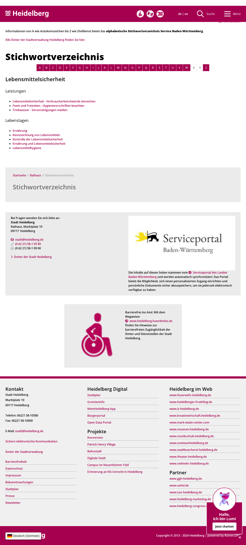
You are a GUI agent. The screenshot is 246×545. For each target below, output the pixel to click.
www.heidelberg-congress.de (189, 506)
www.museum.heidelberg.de (189, 429)
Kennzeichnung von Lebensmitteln (36, 135)
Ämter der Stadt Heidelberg (33, 257)
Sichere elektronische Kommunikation (31, 441)
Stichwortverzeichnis (44, 187)
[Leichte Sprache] (160, 13)
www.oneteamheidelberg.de (188, 443)
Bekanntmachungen (19, 482)
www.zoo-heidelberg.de (185, 492)
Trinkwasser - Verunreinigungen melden (40, 110)
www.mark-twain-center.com (189, 422)
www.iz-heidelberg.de (184, 409)
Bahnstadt (94, 451)
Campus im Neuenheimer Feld (108, 465)
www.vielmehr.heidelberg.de (189, 463)
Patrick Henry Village (101, 444)
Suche (211, 14)
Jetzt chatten (224, 526)
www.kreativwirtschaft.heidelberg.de (194, 416)
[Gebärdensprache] (150, 13)
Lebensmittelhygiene (27, 148)
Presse (10, 496)
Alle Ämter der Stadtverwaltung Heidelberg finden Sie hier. (45, 40)
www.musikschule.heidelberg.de (191, 436)
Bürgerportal (96, 416)
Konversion (95, 438)
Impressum (13, 475)
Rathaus (35, 175)
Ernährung (20, 131)
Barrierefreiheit (16, 462)
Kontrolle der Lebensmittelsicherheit (38, 139)
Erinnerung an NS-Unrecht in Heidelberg (114, 472)
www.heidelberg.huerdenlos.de (150, 321)
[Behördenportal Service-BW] (181, 243)
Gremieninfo (96, 402)
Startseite (19, 175)
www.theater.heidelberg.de (188, 457)
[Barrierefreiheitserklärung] (140, 13)
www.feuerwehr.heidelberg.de (190, 395)
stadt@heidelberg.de (29, 240)
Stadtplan (12, 489)
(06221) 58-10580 (28, 244)
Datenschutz (14, 468)
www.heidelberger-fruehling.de (190, 402)
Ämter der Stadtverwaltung (24, 452)
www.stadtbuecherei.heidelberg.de (193, 450)
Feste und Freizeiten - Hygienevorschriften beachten (48, 106)
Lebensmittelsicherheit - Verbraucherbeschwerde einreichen (54, 101)
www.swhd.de (179, 485)
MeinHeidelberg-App (101, 409)
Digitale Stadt (96, 458)
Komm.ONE (233, 535)
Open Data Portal (99, 422)
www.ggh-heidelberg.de (185, 479)
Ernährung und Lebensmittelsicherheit (39, 144)
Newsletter (13, 503)
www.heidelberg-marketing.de (190, 499)
